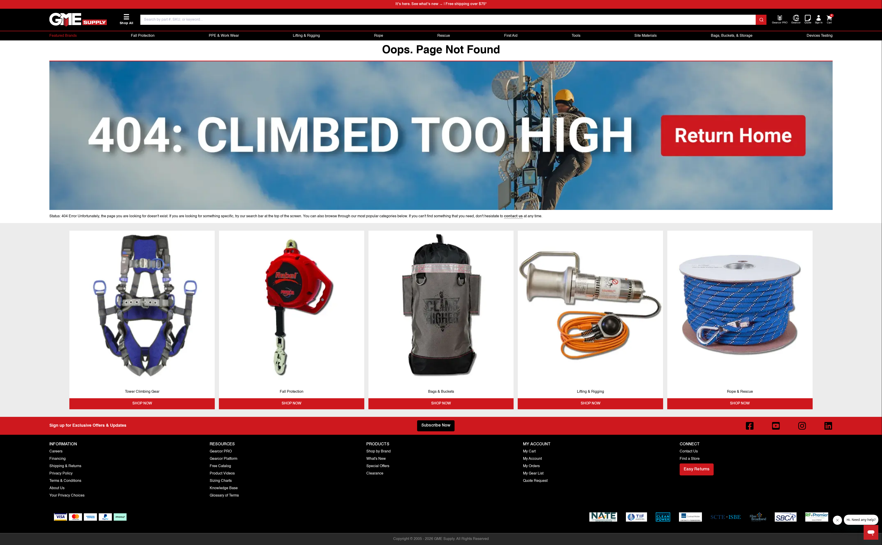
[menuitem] (780, 23)
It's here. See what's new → (419, 4)
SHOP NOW (142, 404)
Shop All (126, 19)
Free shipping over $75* (466, 4)
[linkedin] (828, 425)
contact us (513, 216)
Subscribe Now (435, 426)
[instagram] (802, 425)
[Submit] (761, 20)
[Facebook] (749, 425)
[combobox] (453, 20)
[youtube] (776, 425)
